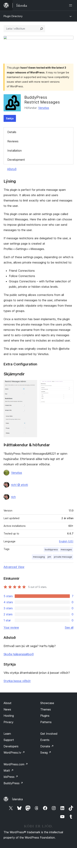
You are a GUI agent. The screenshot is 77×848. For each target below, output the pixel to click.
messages (66, 549)
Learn (7, 733)
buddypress (51, 549)
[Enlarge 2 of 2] (68, 385)
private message (63, 556)
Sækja (10, 118)
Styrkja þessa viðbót (17, 681)
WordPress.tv (14, 752)
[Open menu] (71, 5)
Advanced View (14, 567)
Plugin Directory (13, 16)
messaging (39, 556)
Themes (45, 709)
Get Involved (48, 733)
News (7, 709)
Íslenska (17, 799)
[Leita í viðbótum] (41, 28)
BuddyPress (13, 783)
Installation (14, 150)
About (7, 703)
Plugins (44, 715)
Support (9, 740)
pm (49, 556)
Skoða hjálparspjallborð (19, 654)
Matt (9, 770)
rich (13, 497)
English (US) (66, 541)
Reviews (12, 141)
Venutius (43, 108)
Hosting (9, 715)
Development (16, 159)
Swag (45, 752)
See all (69, 627)
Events (44, 740)
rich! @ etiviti (19, 485)
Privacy (8, 722)
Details (11, 132)
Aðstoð (11, 169)
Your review (11, 627)
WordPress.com (16, 764)
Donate (47, 746)
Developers (11, 746)
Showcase (47, 703)
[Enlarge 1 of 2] (32, 385)
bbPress (11, 777)
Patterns (46, 722)
